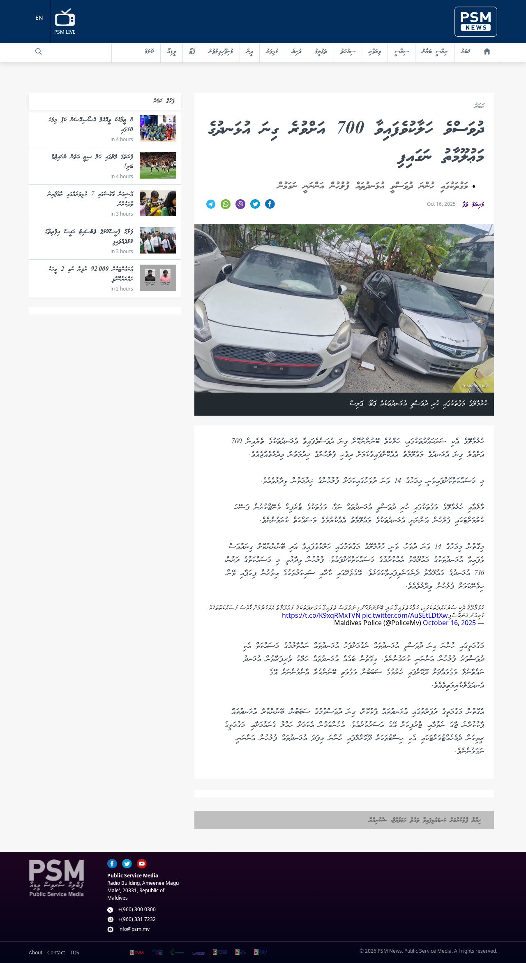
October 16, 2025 (449, 622)
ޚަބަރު (465, 52)
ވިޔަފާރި (375, 52)
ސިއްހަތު (348, 52)
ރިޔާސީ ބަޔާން (435, 52)
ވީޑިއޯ (171, 52)
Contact (56, 952)
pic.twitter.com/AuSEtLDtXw (405, 615)
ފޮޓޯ (192, 52)
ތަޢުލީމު (321, 52)
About (35, 952)
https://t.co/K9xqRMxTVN (321, 615)
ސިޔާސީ (401, 52)
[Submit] (38, 51)
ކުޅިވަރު (272, 52)
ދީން (250, 52)
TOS (74, 952)
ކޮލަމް (149, 52)
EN (39, 17)
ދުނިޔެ (296, 52)
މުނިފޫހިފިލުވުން (221, 52)
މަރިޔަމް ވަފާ (473, 205)
